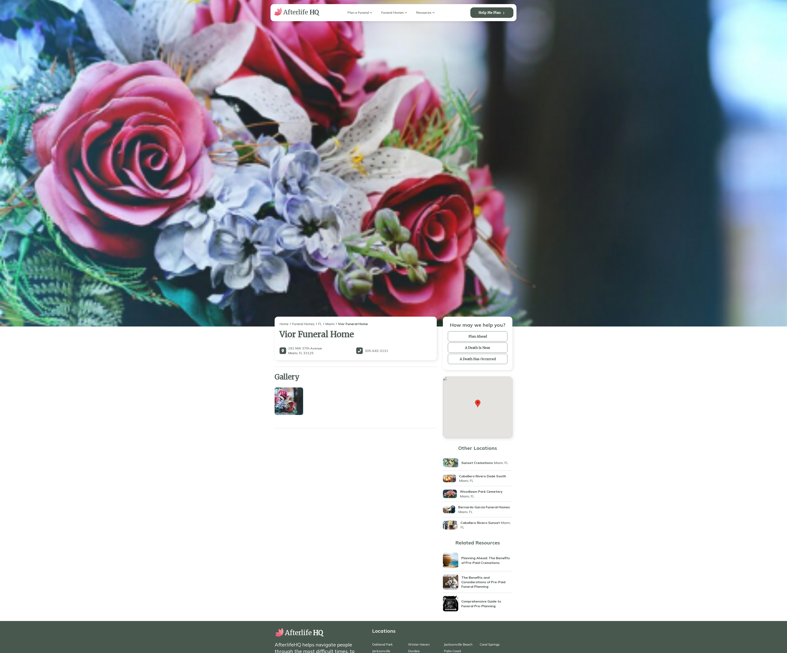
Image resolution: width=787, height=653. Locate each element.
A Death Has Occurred (478, 359)
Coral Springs (490, 644)
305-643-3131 (376, 351)
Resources (423, 12)
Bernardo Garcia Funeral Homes (484, 507)
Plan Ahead (478, 336)
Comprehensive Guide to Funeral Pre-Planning (481, 603)
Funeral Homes (392, 12)
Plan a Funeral (358, 12)
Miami (329, 324)
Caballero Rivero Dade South (482, 476)
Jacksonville (381, 651)
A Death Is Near (477, 348)
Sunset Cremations (477, 463)
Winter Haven (419, 644)
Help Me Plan (490, 12)
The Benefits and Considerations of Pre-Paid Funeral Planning (483, 582)
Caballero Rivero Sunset (480, 523)
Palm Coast (452, 651)
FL (320, 324)
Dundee (414, 651)
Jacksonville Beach (458, 644)
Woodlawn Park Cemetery (481, 491)
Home (284, 324)
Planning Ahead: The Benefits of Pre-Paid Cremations (485, 560)
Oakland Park (382, 644)
